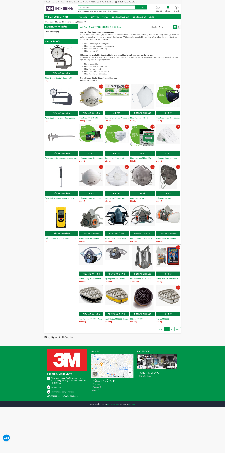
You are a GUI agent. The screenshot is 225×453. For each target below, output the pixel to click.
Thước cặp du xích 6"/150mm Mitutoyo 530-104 (61, 158)
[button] (176, 8)
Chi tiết (116, 113)
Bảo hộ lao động (52, 31)
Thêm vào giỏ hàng (61, 73)
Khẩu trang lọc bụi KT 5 (139, 118)
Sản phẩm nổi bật (139, 17)
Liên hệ (96, 390)
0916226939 (56, 387)
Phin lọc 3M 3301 (136, 319)
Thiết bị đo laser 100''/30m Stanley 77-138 (60, 238)
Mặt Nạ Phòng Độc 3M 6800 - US (142, 279)
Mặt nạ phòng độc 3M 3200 (115, 279)
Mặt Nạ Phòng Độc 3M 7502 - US (117, 238)
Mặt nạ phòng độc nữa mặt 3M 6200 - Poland (168, 238)
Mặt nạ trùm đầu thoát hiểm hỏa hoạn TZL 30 (168, 279)
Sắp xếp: (154, 27)
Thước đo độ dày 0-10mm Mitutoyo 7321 (60, 118)
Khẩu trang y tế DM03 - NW (140, 158)
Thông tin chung (145, 376)
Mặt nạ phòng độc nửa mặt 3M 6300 (91, 238)
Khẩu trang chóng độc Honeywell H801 (91, 198)
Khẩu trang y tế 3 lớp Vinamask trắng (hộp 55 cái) (117, 118)
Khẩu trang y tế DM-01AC (114, 158)
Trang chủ (97, 387)
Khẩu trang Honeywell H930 (166, 158)
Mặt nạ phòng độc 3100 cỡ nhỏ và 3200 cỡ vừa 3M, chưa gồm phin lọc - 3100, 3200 (91, 279)
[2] (177, 329)
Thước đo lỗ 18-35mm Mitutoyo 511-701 (60, 198)
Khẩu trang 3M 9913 (138, 198)
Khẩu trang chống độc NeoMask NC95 (168, 118)
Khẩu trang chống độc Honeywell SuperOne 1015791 (117, 198)
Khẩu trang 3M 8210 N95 (88, 118)
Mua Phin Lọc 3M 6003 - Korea (116, 319)
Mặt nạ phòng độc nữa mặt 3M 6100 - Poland (142, 238)
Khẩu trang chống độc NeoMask (91, 158)
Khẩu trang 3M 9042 (163, 198)
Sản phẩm (97, 384)
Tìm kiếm (140, 7)
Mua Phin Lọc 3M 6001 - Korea (90, 319)
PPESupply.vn (112, 404)
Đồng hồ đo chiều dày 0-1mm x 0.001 (59, 78)
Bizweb (132, 404)
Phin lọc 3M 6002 (162, 319)
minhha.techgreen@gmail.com (62, 392)
